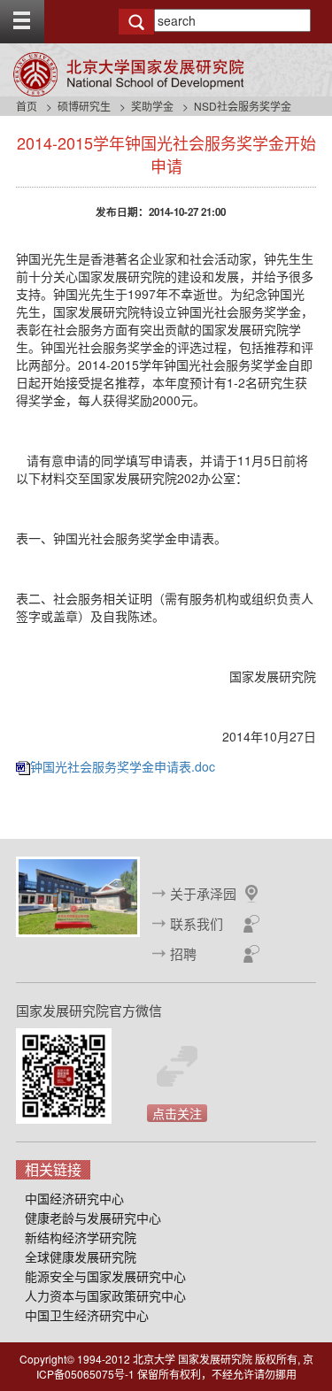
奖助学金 (152, 105)
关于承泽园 (203, 893)
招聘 (183, 953)
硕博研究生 (84, 105)
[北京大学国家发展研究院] (128, 74)
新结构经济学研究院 (80, 1237)
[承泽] (78, 894)
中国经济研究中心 (74, 1198)
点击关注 (177, 1113)
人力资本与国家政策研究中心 (105, 1295)
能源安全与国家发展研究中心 (105, 1276)
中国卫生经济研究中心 (87, 1315)
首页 (26, 105)
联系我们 (196, 923)
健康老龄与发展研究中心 (93, 1217)
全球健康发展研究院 (80, 1256)
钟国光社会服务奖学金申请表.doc (122, 766)
